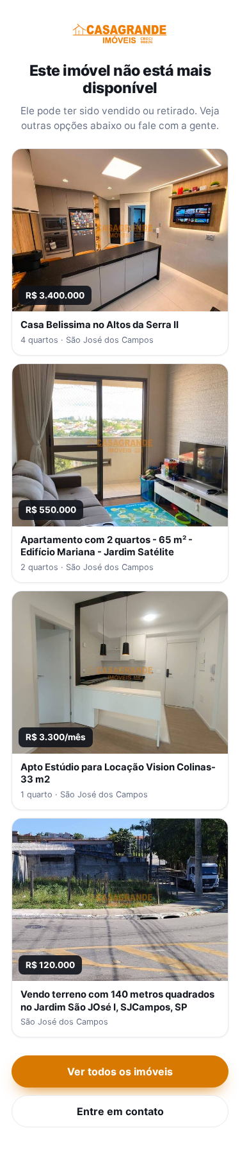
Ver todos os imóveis (120, 1071)
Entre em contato (120, 1111)
